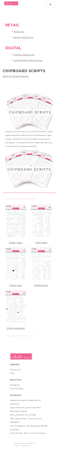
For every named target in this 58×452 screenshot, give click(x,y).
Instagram (15, 385)
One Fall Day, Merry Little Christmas (27, 433)
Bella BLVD (31, 443)
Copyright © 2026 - (20, 443)
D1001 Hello (41, 242)
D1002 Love (16, 285)
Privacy (16, 445)
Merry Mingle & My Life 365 (23, 415)
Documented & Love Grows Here (25, 407)
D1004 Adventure (16, 328)
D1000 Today (16, 242)
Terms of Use (25, 445)
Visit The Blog (16, 388)
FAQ (12, 373)
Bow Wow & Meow (18, 411)
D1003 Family (41, 285)
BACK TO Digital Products (16, 76)
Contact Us (15, 370)
